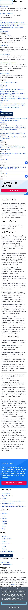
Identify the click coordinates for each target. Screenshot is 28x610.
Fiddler (24, 104)
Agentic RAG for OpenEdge (13, 24)
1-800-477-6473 (5, 169)
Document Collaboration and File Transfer (14, 506)
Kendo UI (22, 93)
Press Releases (14, 153)
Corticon (21, 89)
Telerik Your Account (20, 167)
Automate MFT (9, 108)
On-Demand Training (19, 133)
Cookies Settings (14, 607)
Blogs (24, 127)
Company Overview (5, 146)
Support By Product (5, 118)
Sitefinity (12, 93)
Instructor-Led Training (6, 133)
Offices (7, 155)
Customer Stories (9, 129)
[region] (14, 598)
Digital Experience (5, 54)
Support (2, 116)
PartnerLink (10, 167)
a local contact (8, 564)
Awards (4, 541)
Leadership (14, 146)
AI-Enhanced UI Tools (6, 104)
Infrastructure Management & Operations (13, 501)
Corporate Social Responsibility (16, 148)
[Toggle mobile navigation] (1, 179)
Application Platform (5, 91)
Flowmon (9, 98)
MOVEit (11, 95)
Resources (3, 124)
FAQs (15, 129)
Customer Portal (16, 118)
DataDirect (16, 89)
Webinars (22, 126)
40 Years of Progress (8, 551)
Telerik (17, 93)
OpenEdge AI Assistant (16, 26)
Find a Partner (4, 137)
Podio (7, 95)
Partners (2, 135)
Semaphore (9, 89)
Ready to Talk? (14, 169)
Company (3, 142)
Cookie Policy (12, 597)
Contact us (6, 555)
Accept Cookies (14, 603)
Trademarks (11, 584)
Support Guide (8, 120)
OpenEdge (15, 91)
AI (1, 4)
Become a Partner (13, 137)
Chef (6, 96)
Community (16, 120)
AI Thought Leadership (6, 13)
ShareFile (2, 95)
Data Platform (4, 22)
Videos (2, 127)
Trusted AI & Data (5, 82)
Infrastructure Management (7, 63)
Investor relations (7, 544)
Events (2, 129)
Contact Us (14, 190)
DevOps (2, 96)
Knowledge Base (18, 127)
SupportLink (3, 167)
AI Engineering (4, 31)
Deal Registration (5, 139)
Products (3, 80)
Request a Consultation (14, 483)
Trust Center (22, 153)
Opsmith (11, 28)
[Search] (1, 157)
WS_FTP (6, 111)
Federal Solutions (5, 73)
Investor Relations (5, 153)
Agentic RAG (11, 22)
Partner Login (22, 137)
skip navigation (6, 2)
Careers (2, 155)
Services (2, 122)
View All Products (6, 114)
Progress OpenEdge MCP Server (9, 27)
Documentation (8, 127)
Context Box (6, 26)
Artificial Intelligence (5, 35)
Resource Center (11, 126)
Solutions (3, 33)
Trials (3, 516)
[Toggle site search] (1, 171)
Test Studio (3, 106)
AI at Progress (4, 6)
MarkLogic (3, 89)
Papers (18, 126)
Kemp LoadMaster (17, 98)
